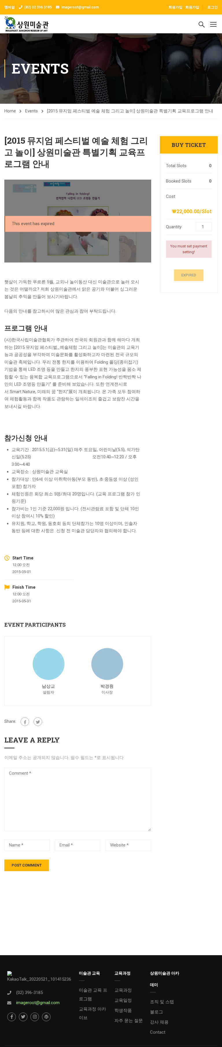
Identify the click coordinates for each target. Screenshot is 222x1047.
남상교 (48, 686)
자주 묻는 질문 (128, 1020)
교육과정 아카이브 (92, 1013)
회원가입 (192, 7)
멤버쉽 (10, 7)
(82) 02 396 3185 (38, 7)
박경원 (107, 686)
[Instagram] (34, 1017)
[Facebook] (25, 721)
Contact (157, 1032)
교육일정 (123, 1000)
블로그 (156, 1012)
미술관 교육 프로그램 (93, 995)
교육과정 (123, 990)
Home (10, 111)
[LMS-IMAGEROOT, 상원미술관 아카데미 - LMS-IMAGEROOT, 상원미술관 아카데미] (26, 24)
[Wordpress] (46, 1017)
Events (31, 111)
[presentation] (12, 671)
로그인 (212, 7)
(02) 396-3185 (29, 992)
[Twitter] (38, 721)
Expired (188, 275)
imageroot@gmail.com (80, 7)
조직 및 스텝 (162, 1001)
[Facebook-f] (11, 1017)
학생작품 (123, 1010)
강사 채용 (159, 1022)
